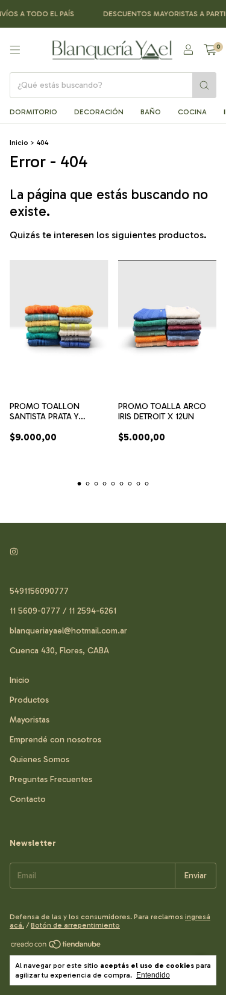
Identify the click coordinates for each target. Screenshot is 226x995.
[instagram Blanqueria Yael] (14, 552)
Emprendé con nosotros (55, 740)
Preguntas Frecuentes (51, 779)
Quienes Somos (39, 759)
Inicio (19, 142)
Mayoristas (29, 720)
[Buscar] (204, 85)
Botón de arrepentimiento (75, 925)
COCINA (192, 112)
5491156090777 (39, 591)
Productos (29, 700)
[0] (210, 50)
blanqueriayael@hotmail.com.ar (68, 631)
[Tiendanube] (56, 947)
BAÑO (150, 112)
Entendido (153, 975)
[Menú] (15, 50)
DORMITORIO (33, 112)
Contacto (28, 799)
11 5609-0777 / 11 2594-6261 (63, 611)
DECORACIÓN (99, 112)
